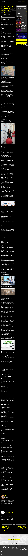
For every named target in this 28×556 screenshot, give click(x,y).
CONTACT (25, 548)
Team (4, 546)
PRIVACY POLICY (4, 554)
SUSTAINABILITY (18, 13)
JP (19, 549)
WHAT (2, 547)
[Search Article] (17, 6)
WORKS (2, 550)
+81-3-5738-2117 (14, 543)
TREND (17, 14)
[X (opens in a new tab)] (20, 549)
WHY (1, 549)
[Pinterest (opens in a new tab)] (25, 549)
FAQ (26, 547)
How (4, 547)
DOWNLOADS (25, 546)
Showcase (9, 547)
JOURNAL (2, 551)
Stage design (13, 548)
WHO (1, 546)
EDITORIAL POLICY (7, 554)
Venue (6, 547)
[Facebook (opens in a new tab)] (22, 549)
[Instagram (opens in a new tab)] (23, 549)
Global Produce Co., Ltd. (9, 512)
